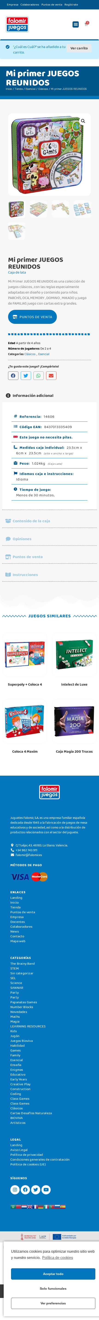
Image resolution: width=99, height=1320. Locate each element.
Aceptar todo (53, 1274)
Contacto (17, 936)
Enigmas (16, 1069)
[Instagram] (15, 1189)
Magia (14, 1021)
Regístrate (71, 4)
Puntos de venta (51, 4)
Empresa (12, 4)
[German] (41, 1206)
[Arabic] (13, 1206)
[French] (35, 1206)
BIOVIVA (16, 1117)
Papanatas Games (23, 1002)
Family (15, 1055)
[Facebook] (25, 1189)
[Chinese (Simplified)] (18, 1206)
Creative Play (20, 1084)
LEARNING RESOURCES (28, 1026)
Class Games (19, 1098)
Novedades (18, 1011)
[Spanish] (63, 1206)
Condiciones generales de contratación (40, 1159)
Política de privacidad (26, 1154)
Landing (16, 897)
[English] (29, 1206)
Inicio (9, 88)
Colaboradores (29, 4)
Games (15, 1050)
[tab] (49, 395)
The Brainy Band (22, 963)
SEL (13, 978)
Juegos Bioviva (21, 1040)
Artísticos (18, 1122)
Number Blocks (21, 1006)
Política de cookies (57, 1258)
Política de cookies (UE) (28, 1164)
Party (14, 992)
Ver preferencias (53, 1303)
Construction (20, 1088)
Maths (15, 1016)
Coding (15, 1093)
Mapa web (18, 941)
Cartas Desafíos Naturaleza (31, 1113)
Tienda (19, 88)
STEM (14, 968)
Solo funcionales (53, 1288)
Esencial (30, 88)
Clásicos (43, 88)
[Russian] (57, 1206)
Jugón (14, 1035)
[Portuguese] (52, 1206)
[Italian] (46, 1206)
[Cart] (86, 24)
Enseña (15, 1064)
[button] (76, 24)
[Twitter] (35, 1189)
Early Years (18, 1079)
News (14, 931)
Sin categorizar (21, 973)
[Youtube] (46, 1189)
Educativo (17, 1074)
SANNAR (16, 987)
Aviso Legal (19, 1149)
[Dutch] (24, 1206)
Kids (13, 1031)
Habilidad (17, 1045)
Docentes (17, 921)
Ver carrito (79, 48)
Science (16, 982)
